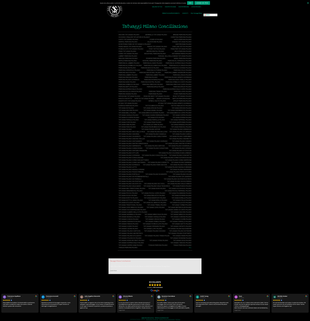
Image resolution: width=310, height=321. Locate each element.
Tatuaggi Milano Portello (129, 174)
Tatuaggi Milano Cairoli (181, 134)
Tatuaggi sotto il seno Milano (131, 200)
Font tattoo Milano (157, 49)
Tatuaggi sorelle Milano (181, 198)
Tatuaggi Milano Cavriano (157, 141)
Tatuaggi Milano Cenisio (181, 141)
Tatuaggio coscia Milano (129, 219)
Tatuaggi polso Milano (128, 195)
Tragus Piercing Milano (128, 247)
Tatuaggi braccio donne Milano (151, 113)
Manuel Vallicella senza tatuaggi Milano (174, 56)
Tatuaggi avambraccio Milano (179, 110)
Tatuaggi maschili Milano (181, 127)
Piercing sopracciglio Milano (130, 89)
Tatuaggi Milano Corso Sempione (178, 160)
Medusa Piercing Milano (128, 58)
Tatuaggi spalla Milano (157, 200)
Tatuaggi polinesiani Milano (180, 193)
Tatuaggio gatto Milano (181, 224)
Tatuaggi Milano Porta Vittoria (178, 172)
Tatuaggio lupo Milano (153, 228)
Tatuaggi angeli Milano (153, 110)
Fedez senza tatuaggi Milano (130, 46)
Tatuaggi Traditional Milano (130, 205)
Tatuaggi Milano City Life (129, 153)
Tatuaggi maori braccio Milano (153, 127)
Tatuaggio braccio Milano (180, 214)
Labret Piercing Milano (128, 56)
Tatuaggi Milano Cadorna (129, 134)
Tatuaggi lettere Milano (153, 124)
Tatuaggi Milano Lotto (128, 167)
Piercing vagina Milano (128, 94)
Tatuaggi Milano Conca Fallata (154, 155)
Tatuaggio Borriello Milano (130, 214)
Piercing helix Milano (127, 72)
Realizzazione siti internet (152, 319)
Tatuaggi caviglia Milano (128, 115)
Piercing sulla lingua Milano (130, 91)
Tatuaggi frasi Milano (152, 122)
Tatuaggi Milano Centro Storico (178, 143)
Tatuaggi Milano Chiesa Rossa (130, 148)
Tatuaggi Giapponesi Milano (180, 122)
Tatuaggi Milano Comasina (129, 155)
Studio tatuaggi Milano (128, 103)
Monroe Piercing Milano (155, 58)
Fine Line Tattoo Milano (181, 46)
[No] (308, 3)
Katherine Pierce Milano (181, 53)
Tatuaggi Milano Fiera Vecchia (155, 165)
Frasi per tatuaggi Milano (181, 49)
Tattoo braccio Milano (154, 105)
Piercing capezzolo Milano (129, 70)
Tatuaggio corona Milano (180, 217)
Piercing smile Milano (155, 87)
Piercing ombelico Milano (129, 84)
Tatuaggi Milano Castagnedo (130, 141)
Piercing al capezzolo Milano (179, 61)
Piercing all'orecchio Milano (155, 65)
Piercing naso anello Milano (179, 79)
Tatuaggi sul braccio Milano (154, 202)
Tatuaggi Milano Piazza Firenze (131, 172)
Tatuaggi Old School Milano (180, 188)
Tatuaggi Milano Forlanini (180, 165)
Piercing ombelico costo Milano (178, 82)
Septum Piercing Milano (181, 98)
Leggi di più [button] (122, 310)
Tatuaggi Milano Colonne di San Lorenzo (175, 153)
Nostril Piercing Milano (152, 61)
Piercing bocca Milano (150, 68)
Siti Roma (178, 319)
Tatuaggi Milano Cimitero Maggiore (133, 150)
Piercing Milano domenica (129, 79)
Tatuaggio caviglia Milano (155, 217)
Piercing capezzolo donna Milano (177, 68)
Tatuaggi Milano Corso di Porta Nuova (175, 157)
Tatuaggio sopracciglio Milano (131, 243)
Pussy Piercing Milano (182, 94)
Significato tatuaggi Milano (130, 101)
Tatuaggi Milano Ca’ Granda (180, 131)
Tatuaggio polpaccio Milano (130, 238)
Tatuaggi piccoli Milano (128, 193)
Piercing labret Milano (155, 75)
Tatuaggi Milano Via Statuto (130, 183)
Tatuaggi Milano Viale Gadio (130, 186)
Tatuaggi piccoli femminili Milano (178, 191)
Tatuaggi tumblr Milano (181, 205)
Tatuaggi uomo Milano (156, 207)
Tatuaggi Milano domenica (129, 165)
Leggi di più (202, 3)
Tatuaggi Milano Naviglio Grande (178, 167)
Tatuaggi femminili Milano (181, 120)
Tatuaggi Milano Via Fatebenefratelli (134, 176)
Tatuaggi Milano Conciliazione (131, 157)
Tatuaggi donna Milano (182, 117)
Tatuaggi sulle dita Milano (180, 202)
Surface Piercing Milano (128, 105)
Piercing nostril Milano (150, 82)
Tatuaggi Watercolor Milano (179, 207)
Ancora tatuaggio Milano (129, 34)
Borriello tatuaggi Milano (156, 34)
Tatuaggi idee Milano (127, 124)
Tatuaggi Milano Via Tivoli (154, 183)
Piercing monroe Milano (154, 79)
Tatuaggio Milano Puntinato (179, 233)
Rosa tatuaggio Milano (182, 96)
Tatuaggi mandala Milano (181, 124)
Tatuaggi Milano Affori (150, 129)
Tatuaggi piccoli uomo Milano (153, 193)
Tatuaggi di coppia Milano (129, 117)
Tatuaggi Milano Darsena (181, 162)
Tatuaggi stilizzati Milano (129, 202)
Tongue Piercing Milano (158, 245)
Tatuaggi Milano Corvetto (158, 162)
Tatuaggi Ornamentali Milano (131, 191)
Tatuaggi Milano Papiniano (180, 169)
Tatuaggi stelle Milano (182, 200)
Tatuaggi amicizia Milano (181, 108)
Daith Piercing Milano (182, 39)
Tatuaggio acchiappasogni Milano (132, 209)
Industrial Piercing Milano (155, 53)
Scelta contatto (125, 98)
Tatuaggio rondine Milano (180, 238)
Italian (208, 15)
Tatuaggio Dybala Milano (155, 221)
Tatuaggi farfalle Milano (154, 120)
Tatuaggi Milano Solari (182, 174)
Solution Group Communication (167, 319)
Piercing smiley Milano (182, 87)
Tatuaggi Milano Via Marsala (130, 179)
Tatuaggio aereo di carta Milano (178, 209)
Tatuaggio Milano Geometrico (131, 233)
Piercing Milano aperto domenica (178, 77)
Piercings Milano (155, 94)
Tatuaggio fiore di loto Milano (155, 224)
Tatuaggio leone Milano (128, 228)
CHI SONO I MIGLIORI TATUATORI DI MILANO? (134, 37)
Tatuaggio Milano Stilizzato (130, 236)
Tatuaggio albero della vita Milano (133, 212)
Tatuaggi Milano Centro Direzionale (133, 143)
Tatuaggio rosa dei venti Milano (131, 240)
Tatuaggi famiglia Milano (129, 120)
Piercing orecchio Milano (152, 84)
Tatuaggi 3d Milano (126, 108)
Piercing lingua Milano (182, 75)
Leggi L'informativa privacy (147, 317)
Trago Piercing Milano (182, 245)
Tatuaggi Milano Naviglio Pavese (131, 169)
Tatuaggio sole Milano (182, 240)
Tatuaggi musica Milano (181, 186)
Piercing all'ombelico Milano (130, 65)
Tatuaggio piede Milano (182, 236)
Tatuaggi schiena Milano (181, 195)
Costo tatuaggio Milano (128, 39)
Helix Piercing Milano (182, 51)
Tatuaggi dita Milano (155, 117)
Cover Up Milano (156, 39)
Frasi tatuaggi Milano (127, 51)
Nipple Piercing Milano (128, 61)
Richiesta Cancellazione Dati (162, 317)
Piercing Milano (151, 77)
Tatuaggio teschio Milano (180, 243)
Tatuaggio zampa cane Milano (130, 245)
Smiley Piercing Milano (182, 101)
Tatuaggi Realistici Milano (154, 195)
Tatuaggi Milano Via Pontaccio (131, 181)
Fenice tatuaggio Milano (157, 46)
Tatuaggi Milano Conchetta (180, 155)
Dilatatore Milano (154, 42)
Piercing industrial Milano (150, 72)
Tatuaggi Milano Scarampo (156, 174)
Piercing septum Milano (128, 87)
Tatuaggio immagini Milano (154, 226)
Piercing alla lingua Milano (180, 65)
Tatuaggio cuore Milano (181, 219)
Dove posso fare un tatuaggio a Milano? (135, 44)
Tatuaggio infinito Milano (180, 226)
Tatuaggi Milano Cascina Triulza (132, 139)
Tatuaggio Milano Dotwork (180, 231)
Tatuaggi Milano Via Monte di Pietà (177, 179)
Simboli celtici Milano (157, 101)
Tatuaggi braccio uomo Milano (179, 113)
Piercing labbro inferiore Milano (178, 72)
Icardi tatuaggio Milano (128, 53)
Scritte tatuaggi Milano (144, 98)
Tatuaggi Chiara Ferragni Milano (155, 115)
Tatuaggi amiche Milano (152, 108)
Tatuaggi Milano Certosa (155, 146)
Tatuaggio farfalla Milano (180, 221)
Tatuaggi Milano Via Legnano (179, 176)
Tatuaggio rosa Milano (158, 240)
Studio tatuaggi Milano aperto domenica (174, 103)
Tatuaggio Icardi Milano (128, 226)
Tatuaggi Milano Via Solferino (179, 181)
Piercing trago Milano (158, 91)
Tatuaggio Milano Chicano (154, 231)
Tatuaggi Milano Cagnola (155, 134)
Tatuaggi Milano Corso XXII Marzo (132, 162)
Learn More (113, 270)
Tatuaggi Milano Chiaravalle (179, 146)
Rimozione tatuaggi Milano (129, 96)
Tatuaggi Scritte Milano (128, 198)
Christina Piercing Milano (181, 37)
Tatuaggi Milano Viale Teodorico (156, 186)
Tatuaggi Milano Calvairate (130, 136)
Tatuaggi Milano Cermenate (130, 146)
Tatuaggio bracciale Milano (156, 214)
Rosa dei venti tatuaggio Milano (157, 96)
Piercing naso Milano (127, 82)
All (190, 247)
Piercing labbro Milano (128, 75)
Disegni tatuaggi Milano (181, 42)
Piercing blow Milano (127, 68)
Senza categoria (163, 98)
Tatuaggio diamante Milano (130, 221)
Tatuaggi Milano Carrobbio (180, 136)
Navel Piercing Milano (182, 58)
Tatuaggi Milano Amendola (180, 129)
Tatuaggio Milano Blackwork (179, 228)
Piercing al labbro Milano (129, 63)
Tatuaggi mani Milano (127, 127)
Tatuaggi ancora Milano (128, 110)
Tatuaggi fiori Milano (127, 122)
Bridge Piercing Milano (182, 34)
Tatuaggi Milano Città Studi (180, 150)
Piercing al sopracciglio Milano (178, 63)
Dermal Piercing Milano (128, 42)
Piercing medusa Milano (128, 77)
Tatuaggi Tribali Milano (156, 205)
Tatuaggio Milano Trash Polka (157, 236)
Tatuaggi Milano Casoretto (180, 139)
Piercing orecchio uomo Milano (178, 84)
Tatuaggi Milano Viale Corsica (179, 183)
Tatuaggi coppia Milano (182, 115)
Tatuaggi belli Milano (127, 113)
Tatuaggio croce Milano (155, 219)
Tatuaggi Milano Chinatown (157, 148)
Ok (190, 3)
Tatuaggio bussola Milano (129, 217)
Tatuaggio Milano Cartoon (129, 231)
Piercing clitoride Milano (157, 70)
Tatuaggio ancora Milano (181, 212)
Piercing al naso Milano (152, 63)
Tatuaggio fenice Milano (128, 224)
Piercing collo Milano (182, 70)
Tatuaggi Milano (125, 129)
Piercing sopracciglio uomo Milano (177, 89)
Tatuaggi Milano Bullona (157, 131)
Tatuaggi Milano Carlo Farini (155, 136)
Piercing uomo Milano (182, 91)
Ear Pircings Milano (183, 44)
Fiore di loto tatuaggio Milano (131, 49)
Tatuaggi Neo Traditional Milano (132, 188)
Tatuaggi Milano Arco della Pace (132, 131)
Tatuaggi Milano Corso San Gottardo (134, 160)
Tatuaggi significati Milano (155, 198)
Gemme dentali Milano (155, 51)
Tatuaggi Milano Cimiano (181, 148)
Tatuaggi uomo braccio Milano (131, 207)
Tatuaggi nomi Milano (157, 188)
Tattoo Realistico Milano (181, 105)
